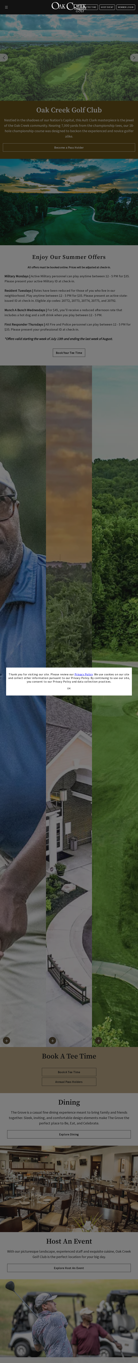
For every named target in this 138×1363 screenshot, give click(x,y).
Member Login (126, 7)
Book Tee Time (88, 7)
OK (69, 688)
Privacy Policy (84, 674)
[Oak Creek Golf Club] (69, 7)
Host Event (107, 7)
